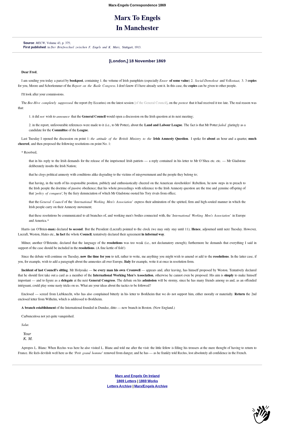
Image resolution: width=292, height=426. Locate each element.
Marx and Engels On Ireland (137, 376)
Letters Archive (119, 386)
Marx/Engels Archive (151, 386)
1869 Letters (126, 381)
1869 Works (148, 381)
